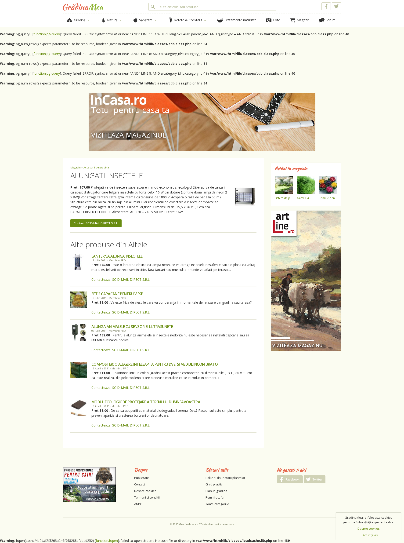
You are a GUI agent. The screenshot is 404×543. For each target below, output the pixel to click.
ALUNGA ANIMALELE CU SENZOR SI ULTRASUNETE (132, 326)
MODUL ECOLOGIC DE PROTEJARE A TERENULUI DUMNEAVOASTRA (145, 402)
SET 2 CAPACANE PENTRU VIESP (117, 293)
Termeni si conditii (147, 497)
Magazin (75, 167)
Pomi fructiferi (215, 497)
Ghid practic (214, 484)
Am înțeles (370, 535)
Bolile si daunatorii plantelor (225, 478)
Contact (139, 484)
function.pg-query (46, 34)
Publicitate (141, 478)
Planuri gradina (216, 491)
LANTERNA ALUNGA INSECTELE (116, 256)
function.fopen (107, 540)
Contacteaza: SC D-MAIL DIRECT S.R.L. (120, 279)
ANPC (138, 504)
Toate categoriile (217, 504)
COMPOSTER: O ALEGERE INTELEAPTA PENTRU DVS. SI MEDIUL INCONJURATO (154, 364)
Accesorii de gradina (96, 167)
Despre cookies (145, 491)
